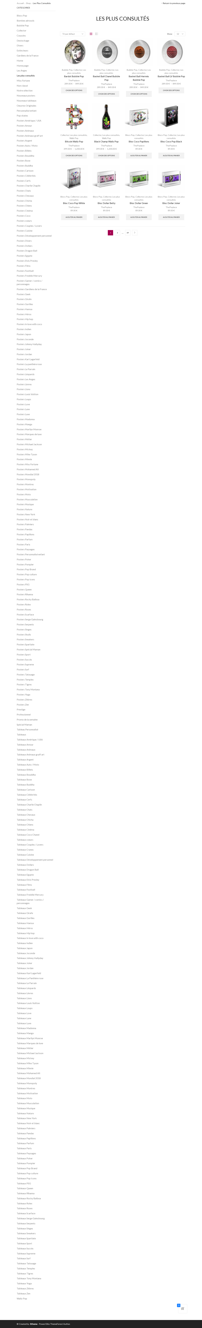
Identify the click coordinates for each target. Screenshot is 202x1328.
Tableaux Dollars (25, 864)
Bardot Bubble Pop (74, 76)
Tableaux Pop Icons (27, 1178)
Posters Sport (24, 654)
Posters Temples (25, 679)
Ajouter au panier (138, 155)
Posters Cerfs (24, 180)
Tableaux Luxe (24, 1023)
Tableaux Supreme (26, 1253)
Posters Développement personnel (34, 235)
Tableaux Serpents (26, 1223)
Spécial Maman (24, 724)
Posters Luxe (23, 414)
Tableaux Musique (26, 1108)
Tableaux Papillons (26, 1138)
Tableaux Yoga (24, 1283)
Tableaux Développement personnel (35, 859)
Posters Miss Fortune (27, 464)
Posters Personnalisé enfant (31, 554)
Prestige (21, 709)
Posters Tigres (24, 684)
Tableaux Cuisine (25, 854)
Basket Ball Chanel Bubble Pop (106, 78)
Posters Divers (24, 240)
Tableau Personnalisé (27, 729)
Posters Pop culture (27, 574)
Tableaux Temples (26, 1268)
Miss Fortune (23, 80)
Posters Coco (23, 215)
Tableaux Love (24, 1013)
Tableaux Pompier (26, 1163)
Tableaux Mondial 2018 (29, 1078)
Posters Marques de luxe (29, 434)
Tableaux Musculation (28, 1103)
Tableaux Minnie (25, 1068)
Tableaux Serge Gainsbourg (31, 1218)
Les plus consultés (78, 135)
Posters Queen (24, 589)
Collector (77, 70)
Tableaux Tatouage (26, 1263)
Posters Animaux (25, 130)
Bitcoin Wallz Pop (74, 141)
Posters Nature (24, 509)
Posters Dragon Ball (27, 250)
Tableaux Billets (25, 769)
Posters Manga (24, 424)
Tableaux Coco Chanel (28, 834)
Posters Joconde (25, 339)
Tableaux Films (24, 884)
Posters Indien (24, 329)
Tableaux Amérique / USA (30, 739)
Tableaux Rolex (24, 1203)
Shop (28, 3)
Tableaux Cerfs (24, 799)
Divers (20, 45)
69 (128, 233)
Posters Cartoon (25, 170)
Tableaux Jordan (25, 968)
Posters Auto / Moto (27, 145)
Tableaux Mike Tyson (27, 1063)
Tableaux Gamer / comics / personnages (30, 901)
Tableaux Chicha (25, 819)
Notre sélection (25, 90)
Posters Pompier (25, 564)
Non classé (22, 85)
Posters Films (23, 265)
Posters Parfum (25, 539)
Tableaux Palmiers (26, 1128)
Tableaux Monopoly (27, 1083)
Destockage (23, 40)
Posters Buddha (25, 165)
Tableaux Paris (24, 1148)
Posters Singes (24, 629)
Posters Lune (23, 409)
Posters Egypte (24, 255)
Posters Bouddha (25, 155)
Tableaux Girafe (25, 913)
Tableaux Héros (25, 928)
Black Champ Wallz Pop (106, 141)
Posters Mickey (25, 449)
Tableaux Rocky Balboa (29, 1198)
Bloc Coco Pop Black (171, 141)
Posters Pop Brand (26, 569)
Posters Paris (23, 544)
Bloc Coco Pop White (74, 203)
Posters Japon (24, 334)
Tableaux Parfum (25, 1143)
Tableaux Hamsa (25, 923)
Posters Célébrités (26, 175)
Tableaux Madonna (26, 1028)
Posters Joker (24, 349)
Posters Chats (24, 190)
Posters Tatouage (26, 674)
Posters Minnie (24, 459)
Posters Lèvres (24, 384)
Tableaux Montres (26, 1088)
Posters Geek (23, 294)
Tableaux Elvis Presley (28, 879)
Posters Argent (24, 140)
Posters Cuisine (24, 230)
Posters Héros (24, 314)
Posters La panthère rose (29, 364)
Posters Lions (23, 389)
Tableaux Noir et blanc (28, 1123)
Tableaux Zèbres (25, 1288)
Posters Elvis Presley (27, 260)
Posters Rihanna (25, 594)
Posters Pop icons (26, 579)
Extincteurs (22, 50)
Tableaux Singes (25, 1228)
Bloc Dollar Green (139, 203)
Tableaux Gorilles (25, 918)
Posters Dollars (24, 245)
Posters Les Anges (26, 379)
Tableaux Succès (25, 1248)
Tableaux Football (26, 889)
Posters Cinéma (25, 210)
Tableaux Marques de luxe (30, 1043)
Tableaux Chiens (25, 824)
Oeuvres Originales (26, 105)
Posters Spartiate (25, 644)
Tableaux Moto (24, 1098)
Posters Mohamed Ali (28, 469)
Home (20, 60)
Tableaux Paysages (26, 1153)
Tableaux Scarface (26, 1213)
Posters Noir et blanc (27, 519)
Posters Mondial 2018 (28, 474)
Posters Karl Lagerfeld (28, 359)
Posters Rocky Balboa (28, 599)
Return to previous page (174, 3)
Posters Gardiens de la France (32, 289)
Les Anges (22, 70)
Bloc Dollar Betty (106, 203)
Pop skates (22, 115)
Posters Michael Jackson (29, 444)
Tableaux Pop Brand (27, 1168)
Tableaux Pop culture (27, 1173)
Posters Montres (25, 484)
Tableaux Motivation (27, 1093)
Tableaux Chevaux (26, 814)
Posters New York (26, 514)
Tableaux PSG (24, 1183)
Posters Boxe (23, 160)
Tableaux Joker (24, 963)
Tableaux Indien (25, 943)
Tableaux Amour (25, 744)
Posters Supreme (25, 664)
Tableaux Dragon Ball (28, 869)
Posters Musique (25, 504)
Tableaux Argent (25, 759)
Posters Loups (24, 399)
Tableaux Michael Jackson (30, 1053)
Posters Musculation (27, 499)
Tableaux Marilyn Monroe (30, 1038)
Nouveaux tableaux (26, 100)
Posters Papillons (25, 534)
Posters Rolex (24, 604)
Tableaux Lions (24, 998)
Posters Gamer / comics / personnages (29, 282)
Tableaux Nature (25, 1113)
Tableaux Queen (25, 1188)
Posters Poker (24, 559)
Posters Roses (24, 609)
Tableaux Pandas (25, 1133)
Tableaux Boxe (24, 779)
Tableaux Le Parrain (27, 983)
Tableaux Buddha (25, 784)
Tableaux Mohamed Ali (28, 1073)
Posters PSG (23, 584)
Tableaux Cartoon (26, 789)
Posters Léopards (25, 374)
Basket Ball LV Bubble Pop (171, 76)
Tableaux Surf (24, 1258)
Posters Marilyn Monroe (29, 429)
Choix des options (74, 90)
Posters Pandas (24, 529)
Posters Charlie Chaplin (28, 185)
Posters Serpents (25, 624)
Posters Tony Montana (28, 689)
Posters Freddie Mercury (29, 275)
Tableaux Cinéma (25, 829)
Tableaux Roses (25, 1208)
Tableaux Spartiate (26, 1238)
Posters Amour (24, 125)
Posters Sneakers (25, 639)
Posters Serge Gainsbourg (30, 619)
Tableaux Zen (23, 1293)
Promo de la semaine (27, 719)
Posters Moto (24, 494)
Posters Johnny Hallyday (29, 344)
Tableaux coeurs (25, 839)
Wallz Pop (74, 138)
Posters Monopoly (26, 479)
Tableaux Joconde (26, 953)
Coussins (21, 35)
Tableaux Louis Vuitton (28, 1003)
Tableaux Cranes (25, 849)
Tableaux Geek (24, 908)
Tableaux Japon (25, 948)
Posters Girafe (24, 299)
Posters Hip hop (25, 319)
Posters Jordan (24, 354)
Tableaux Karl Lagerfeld (29, 973)
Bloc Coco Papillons (139, 141)
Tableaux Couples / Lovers (30, 844)
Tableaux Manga (25, 1033)
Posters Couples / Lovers (29, 225)
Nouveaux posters (26, 95)
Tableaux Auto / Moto (28, 764)
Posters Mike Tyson (27, 454)
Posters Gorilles (25, 304)
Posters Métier (24, 439)
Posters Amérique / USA (29, 120)
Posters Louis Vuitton (27, 394)
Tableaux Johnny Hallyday (30, 958)
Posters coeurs (24, 220)
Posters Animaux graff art (30, 135)
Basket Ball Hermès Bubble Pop (139, 78)
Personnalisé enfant (27, 110)
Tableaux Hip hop (26, 933)
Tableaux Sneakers (26, 1233)
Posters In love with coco (29, 324)
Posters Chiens (24, 205)
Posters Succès (24, 659)
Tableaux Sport (24, 1243)
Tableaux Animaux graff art (30, 754)
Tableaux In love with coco (30, 938)
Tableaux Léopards (26, 988)
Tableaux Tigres (25, 1273)
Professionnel (24, 714)
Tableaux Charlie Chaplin (29, 804)
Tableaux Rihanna (25, 1193)
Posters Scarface (25, 614)
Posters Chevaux (25, 195)
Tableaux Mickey (25, 1058)
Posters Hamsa (24, 309)
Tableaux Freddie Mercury (30, 894)
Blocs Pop (130, 135)
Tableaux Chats (24, 809)
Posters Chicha (24, 200)
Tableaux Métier (25, 1048)
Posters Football (25, 270)
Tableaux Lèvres (25, 993)
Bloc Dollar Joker (171, 203)
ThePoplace (74, 80)
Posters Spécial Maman (28, 649)
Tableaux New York (27, 1118)
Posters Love (23, 404)
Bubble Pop (67, 70)
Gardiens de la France (27, 55)
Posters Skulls (24, 634)
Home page (23, 65)
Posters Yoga (23, 694)
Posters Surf (23, 669)
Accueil (20, 3)
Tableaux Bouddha (26, 774)
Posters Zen (23, 704)
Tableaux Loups (25, 1008)
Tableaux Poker (25, 1158)
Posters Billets (24, 150)
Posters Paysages (26, 549)
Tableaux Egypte (25, 874)
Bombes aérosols (25, 20)
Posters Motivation (26, 489)
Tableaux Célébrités (27, 794)
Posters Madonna (26, 419)
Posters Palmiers (25, 524)
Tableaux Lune (24, 1018)
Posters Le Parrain (26, 369)
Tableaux (21, 734)
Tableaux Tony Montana (29, 1278)
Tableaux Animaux (26, 749)
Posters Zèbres (24, 699)
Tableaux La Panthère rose (30, 978)
